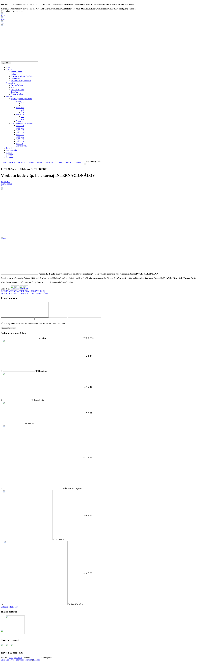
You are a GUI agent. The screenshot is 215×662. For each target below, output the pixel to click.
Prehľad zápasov (17, 90)
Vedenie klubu (16, 72)
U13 (22, 117)
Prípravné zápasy (17, 94)
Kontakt (29, 660)
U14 (22, 112)
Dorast (18, 101)
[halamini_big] (34, 234)
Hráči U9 (19, 143)
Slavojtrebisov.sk (15, 658)
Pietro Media (36, 658)
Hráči (13, 87)
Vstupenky (15, 74)
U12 (22, 119)
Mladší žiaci (20, 114)
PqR (54, 658)
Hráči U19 (20, 126)
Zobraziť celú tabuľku (9, 607)
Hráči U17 (20, 128)
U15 (22, 110)
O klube (9, 69)
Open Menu (6, 63)
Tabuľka (14, 92)
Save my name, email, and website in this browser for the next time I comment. (34, 323)
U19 (22, 103)
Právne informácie (17, 660)
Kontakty (9, 155)
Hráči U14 (20, 132)
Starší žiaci (20, 108)
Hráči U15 (20, 130)
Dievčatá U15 (21, 146)
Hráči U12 (20, 137)
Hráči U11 (20, 139)
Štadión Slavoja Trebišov (21, 81)
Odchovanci (16, 78)
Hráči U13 (20, 135)
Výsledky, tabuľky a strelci (21, 99)
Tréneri (9, 148)
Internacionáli (11, 150)
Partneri (9, 152)
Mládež (9, 96)
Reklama (36, 660)
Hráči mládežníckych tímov (22, 123)
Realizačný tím (17, 85)
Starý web (5, 660)
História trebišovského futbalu (22, 76)
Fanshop (9, 157)
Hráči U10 (20, 141)
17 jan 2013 (5, 182)
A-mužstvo (10, 83)
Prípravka (20, 121)
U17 (22, 105)
